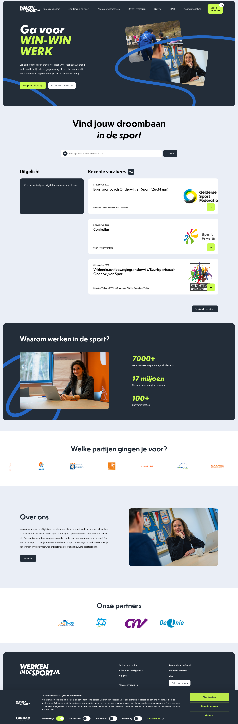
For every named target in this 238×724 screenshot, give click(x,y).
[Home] (30, 9)
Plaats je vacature (192, 9)
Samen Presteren (137, 9)
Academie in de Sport (78, 9)
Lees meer (28, 559)
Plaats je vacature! (60, 85)
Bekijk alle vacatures (205, 309)
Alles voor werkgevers (109, 9)
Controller (101, 229)
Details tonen (153, 718)
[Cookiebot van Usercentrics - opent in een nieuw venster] (23, 719)
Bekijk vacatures (217, 8)
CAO (172, 9)
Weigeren (209, 715)
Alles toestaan (209, 697)
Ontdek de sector (51, 9)
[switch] (86, 718)
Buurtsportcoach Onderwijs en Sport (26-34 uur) (131, 189)
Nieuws (158, 9)
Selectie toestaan (209, 706)
